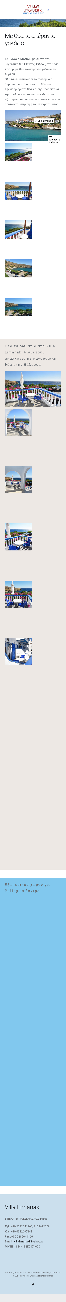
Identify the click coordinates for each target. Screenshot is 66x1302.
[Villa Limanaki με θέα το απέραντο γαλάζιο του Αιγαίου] (18, 145)
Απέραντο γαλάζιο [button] (54, 140)
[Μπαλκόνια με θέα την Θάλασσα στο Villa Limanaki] (33, 389)
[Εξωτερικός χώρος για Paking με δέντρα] (18, 910)
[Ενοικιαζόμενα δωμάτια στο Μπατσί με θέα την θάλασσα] (18, 766)
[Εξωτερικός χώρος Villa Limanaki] (18, 1025)
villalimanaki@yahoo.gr (29, 1241)
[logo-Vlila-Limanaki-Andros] (33, 6)
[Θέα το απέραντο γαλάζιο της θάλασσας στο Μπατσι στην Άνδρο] (18, 536)
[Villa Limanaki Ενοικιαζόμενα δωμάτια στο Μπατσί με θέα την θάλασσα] (18, 651)
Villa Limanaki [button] (45, 120)
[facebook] (33, 1284)
